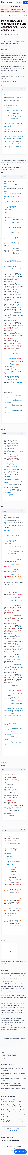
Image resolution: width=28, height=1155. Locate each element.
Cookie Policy (14, 1150)
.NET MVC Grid (16, 995)
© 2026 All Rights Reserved (14, 1146)
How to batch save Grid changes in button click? (14, 1089)
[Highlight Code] (21, 88)
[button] (10, 1042)
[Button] (17, 1042)
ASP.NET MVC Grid (7, 46)
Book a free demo (20, 11)
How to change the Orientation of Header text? (14, 1074)
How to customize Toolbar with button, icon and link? (14, 1079)
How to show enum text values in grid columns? (13, 1069)
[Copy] (24, 88)
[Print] (24, 15)
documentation (17, 988)
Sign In (6, 1140)
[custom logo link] (7, 2)
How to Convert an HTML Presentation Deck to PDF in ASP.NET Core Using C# (14, 1100)
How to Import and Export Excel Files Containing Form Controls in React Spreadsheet (12, 1106)
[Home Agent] (5, 15)
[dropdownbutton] (20, 34)
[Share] (26, 15)
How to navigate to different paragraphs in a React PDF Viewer (14, 1115)
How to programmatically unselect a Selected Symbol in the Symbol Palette (13, 1120)
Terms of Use (9, 1148)
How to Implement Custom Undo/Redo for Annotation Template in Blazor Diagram (14, 1110)
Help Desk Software (11, 1153)
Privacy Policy (17, 1148)
